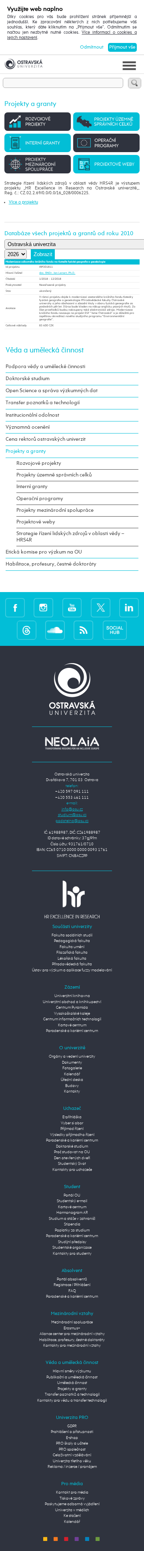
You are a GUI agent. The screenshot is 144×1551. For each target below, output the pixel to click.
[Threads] (26, 630)
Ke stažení (72, 1516)
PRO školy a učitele (72, 1443)
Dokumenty (72, 1063)
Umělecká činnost (72, 1383)
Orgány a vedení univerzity (72, 1056)
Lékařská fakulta (72, 959)
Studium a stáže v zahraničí (72, 1219)
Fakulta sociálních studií (72, 935)
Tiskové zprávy (72, 1498)
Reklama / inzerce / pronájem (72, 1467)
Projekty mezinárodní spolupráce (55, 510)
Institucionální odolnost (32, 415)
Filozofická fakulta (72, 953)
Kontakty (72, 1091)
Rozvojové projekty (38, 463)
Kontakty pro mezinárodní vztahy (72, 1345)
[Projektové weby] (106, 164)
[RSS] (83, 630)
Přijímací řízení (72, 1129)
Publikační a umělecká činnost (72, 1377)
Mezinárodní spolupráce (72, 1322)
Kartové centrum (72, 1025)
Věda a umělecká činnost (45, 350)
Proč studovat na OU (72, 1152)
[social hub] (115, 630)
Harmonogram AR (72, 1213)
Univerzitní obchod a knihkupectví (72, 1002)
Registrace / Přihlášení (72, 1285)
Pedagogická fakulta (72, 941)
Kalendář (72, 1074)
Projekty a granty (26, 451)
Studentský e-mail (72, 1201)
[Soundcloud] (55, 630)
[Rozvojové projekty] (37, 122)
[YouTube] (72, 607)
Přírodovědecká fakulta (72, 964)
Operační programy (39, 498)
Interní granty (32, 486)
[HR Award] (72, 899)
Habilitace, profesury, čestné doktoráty (51, 564)
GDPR (72, 1426)
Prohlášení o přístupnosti (72, 1432)
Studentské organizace (72, 1248)
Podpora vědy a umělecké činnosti (45, 366)
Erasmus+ (72, 1328)
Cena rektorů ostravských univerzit (46, 439)
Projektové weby (35, 522)
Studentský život (72, 1164)
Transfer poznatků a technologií (43, 402)
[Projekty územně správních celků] (106, 122)
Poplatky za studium (72, 1230)
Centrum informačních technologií (72, 1019)
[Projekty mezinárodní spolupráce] (37, 164)
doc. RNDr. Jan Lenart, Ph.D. (57, 273)
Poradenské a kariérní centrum (72, 1031)
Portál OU (72, 1195)
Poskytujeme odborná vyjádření (72, 1504)
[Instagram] (43, 607)
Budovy (72, 1086)
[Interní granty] (37, 143)
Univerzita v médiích (72, 1510)
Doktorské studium (28, 378)
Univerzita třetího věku (72, 1461)
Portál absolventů (72, 1279)
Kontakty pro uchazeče (72, 1170)
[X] (100, 607)
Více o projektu (23, 202)
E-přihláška (72, 1117)
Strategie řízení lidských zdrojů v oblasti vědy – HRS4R (70, 537)
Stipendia (72, 1224)
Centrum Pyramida (72, 1008)
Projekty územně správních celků (54, 475)
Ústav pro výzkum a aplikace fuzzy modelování (72, 970)
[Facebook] (15, 607)
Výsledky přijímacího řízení (72, 1135)
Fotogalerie (72, 1068)
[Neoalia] (72, 743)
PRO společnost (72, 1449)
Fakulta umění (72, 947)
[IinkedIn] (129, 607)
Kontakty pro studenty (72, 1254)
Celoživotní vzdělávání (72, 1455)
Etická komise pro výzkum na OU (44, 552)
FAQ (72, 1291)
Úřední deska (72, 1080)
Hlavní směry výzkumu (72, 1371)
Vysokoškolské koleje (72, 1014)
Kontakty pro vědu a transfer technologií (72, 1400)
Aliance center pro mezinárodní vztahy (72, 1334)
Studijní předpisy (72, 1242)
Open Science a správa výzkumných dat (52, 390)
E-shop (72, 1438)
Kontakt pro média (72, 1492)
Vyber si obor (72, 1123)
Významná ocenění (28, 427)
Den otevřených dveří (72, 1158)
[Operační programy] (106, 143)
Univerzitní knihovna (72, 996)
